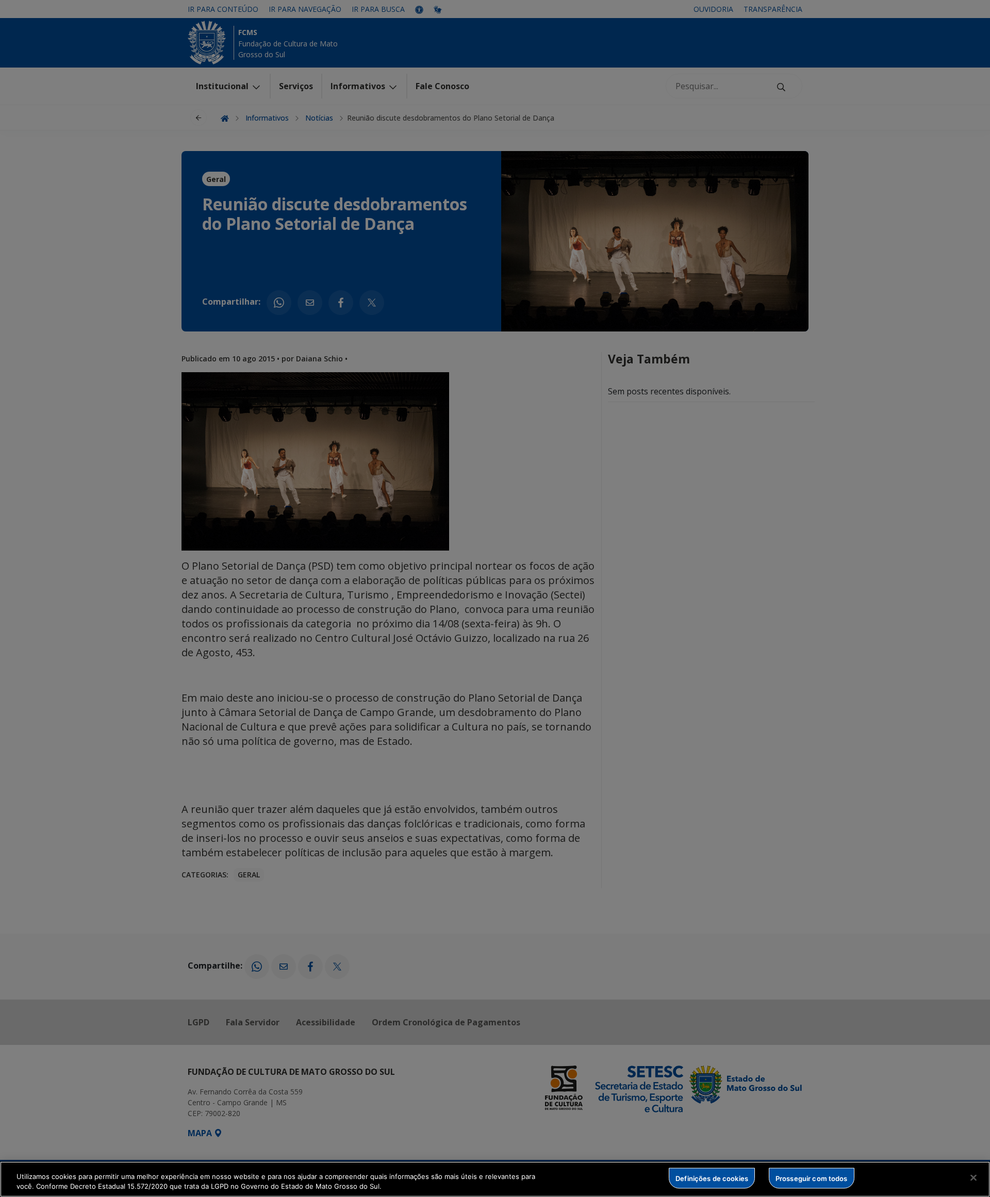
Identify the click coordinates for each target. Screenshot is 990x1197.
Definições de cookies (711, 1178)
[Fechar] (973, 1178)
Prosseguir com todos (812, 1178)
